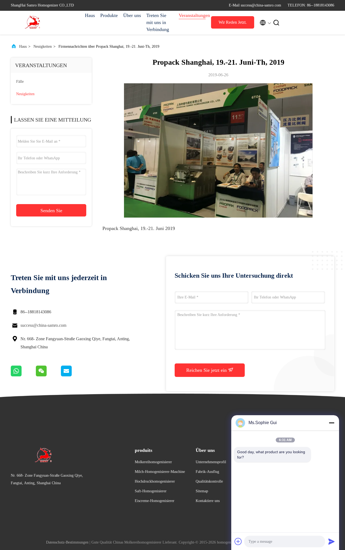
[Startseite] (32, 23)
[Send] (331, 541)
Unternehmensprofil (211, 462)
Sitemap (202, 491)
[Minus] (331, 423)
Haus (90, 15)
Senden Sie (51, 210)
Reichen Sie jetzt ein (207, 370)
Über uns (132, 15)
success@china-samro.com (43, 325)
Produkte (109, 15)
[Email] (73, 375)
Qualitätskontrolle (209, 481)
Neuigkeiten (42, 46)
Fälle (20, 82)
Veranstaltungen (192, 15)
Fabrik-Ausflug (207, 472)
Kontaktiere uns (208, 501)
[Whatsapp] (23, 375)
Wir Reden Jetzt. (233, 22)
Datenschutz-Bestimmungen (67, 542)
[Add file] (238, 541)
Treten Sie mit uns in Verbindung (157, 22)
